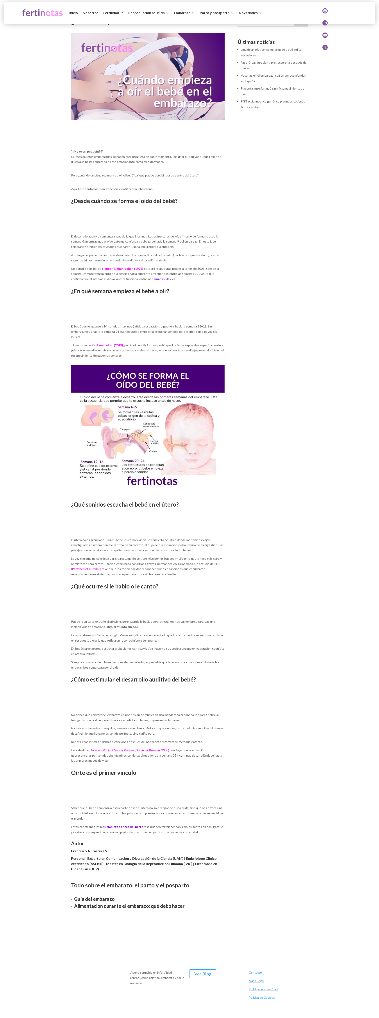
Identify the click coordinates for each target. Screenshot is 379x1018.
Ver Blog (202, 973)
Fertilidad (111, 13)
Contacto (255, 972)
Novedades (248, 13)
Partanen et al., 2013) (86, 569)
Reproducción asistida (146, 13)
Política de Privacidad (263, 989)
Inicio (73, 13)
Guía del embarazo (94, 899)
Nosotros (90, 13)
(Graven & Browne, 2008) (130, 750)
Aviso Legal (256, 981)
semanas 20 (160, 279)
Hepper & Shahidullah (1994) (122, 268)
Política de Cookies (262, 997)
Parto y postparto (215, 13)
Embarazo (182, 13)
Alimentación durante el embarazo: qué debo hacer (129, 906)
